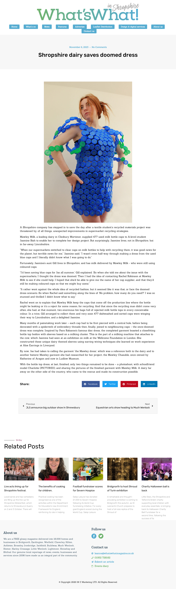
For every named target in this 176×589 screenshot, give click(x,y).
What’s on (31, 26)
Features (62, 26)
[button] (91, 384)
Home (14, 26)
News (47, 26)
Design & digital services (133, 26)
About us (158, 26)
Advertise (80, 26)
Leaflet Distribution (102, 26)
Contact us (89, 31)
